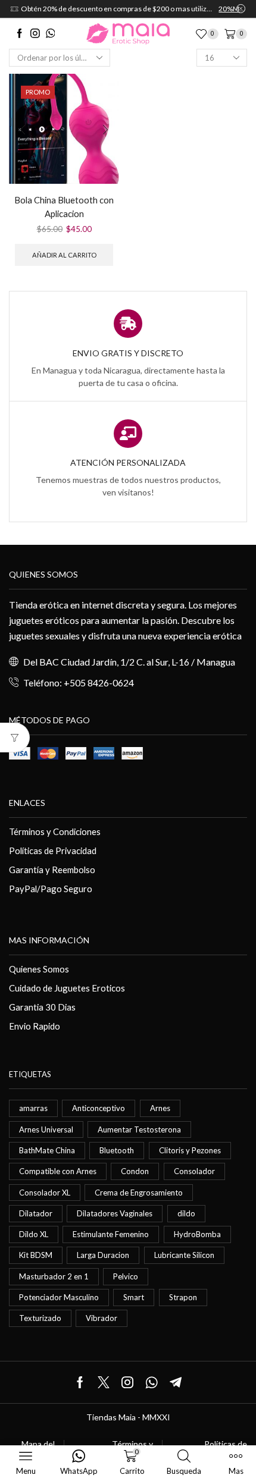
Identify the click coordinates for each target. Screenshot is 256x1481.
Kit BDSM (35, 1255)
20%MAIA (93, 8)
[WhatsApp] (50, 34)
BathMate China (47, 1150)
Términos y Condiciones (55, 831)
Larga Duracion (103, 1255)
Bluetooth (116, 1150)
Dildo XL (33, 1234)
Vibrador (101, 1318)
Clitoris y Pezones (190, 1150)
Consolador (194, 1171)
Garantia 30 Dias (42, 1007)
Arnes (160, 1108)
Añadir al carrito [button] (64, 255)
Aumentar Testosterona (139, 1129)
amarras (33, 1108)
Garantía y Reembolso (52, 869)
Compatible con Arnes (57, 1171)
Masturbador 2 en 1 (54, 1276)
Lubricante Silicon (184, 1255)
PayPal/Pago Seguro (50, 888)
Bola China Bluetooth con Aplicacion (64, 206)
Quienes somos (43, 574)
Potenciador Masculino (59, 1297)
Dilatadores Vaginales (114, 1213)
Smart (133, 1297)
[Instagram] (35, 34)
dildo (186, 1213)
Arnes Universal (46, 1129)
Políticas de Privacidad (52, 850)
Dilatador (35, 1213)
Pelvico (125, 1276)
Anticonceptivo (98, 1108)
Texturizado (40, 1318)
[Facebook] (19, 34)
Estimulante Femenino (111, 1234)
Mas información (49, 940)
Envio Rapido (34, 1026)
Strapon (183, 1297)
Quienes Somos (39, 969)
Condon (135, 1171)
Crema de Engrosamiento (139, 1192)
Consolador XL (44, 1192)
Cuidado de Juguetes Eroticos (67, 988)
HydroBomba (197, 1234)
